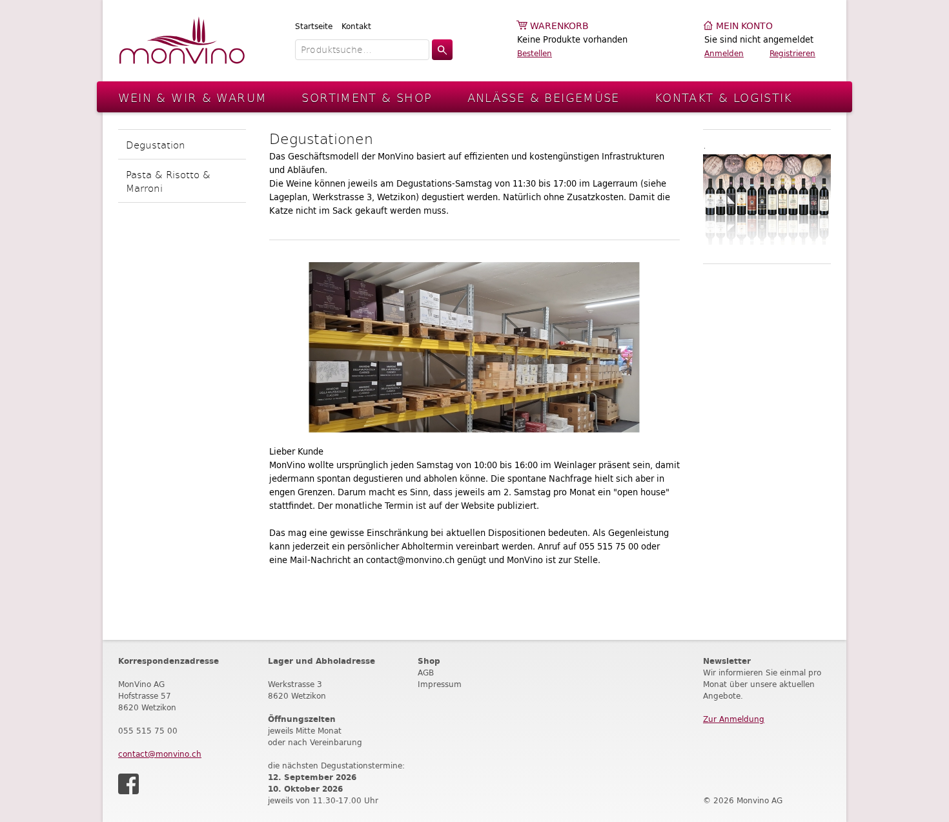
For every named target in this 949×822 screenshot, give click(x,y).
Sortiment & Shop (366, 97)
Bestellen (534, 53)
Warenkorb (559, 26)
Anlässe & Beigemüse (543, 97)
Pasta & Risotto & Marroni (168, 180)
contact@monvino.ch (159, 754)
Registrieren (792, 53)
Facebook (128, 784)
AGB (426, 672)
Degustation (155, 144)
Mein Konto (744, 26)
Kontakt (356, 26)
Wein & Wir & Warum (192, 97)
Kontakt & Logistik (724, 97)
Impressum (440, 684)
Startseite (313, 26)
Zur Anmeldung (733, 719)
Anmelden (724, 53)
